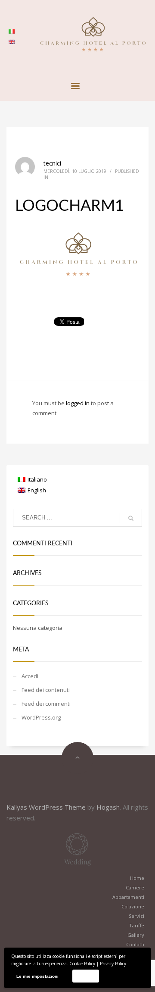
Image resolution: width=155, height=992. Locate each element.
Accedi (30, 676)
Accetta (85, 975)
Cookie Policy (82, 964)
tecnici (52, 163)
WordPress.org (41, 717)
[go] (131, 518)
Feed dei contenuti (46, 690)
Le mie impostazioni (37, 976)
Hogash (108, 807)
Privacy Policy (113, 964)
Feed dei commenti (46, 703)
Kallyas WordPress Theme (46, 807)
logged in (78, 403)
